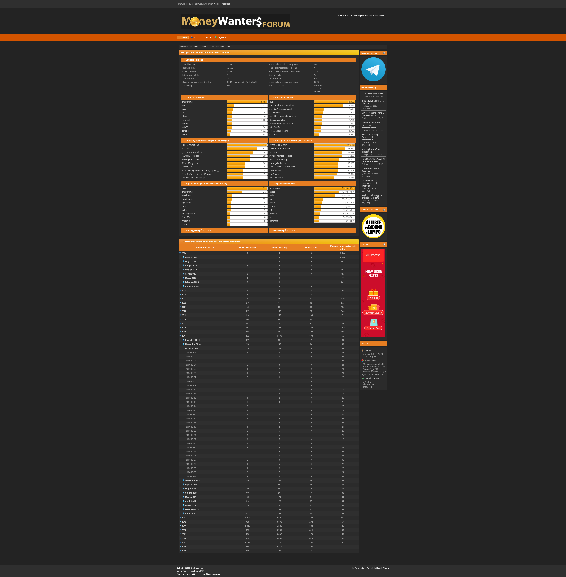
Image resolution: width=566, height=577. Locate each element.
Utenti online (372, 378)
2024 (184, 294)
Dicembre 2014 (192, 340)
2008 (184, 538)
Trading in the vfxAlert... (373, 149)
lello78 (185, 127)
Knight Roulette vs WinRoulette (283, 166)
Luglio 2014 (190, 488)
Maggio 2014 (191, 497)
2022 (184, 302)
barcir (184, 109)
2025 (184, 290)
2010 (184, 530)
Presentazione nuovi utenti (281, 123)
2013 (184, 517)
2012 (184, 521)
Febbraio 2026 (192, 282)
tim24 (378, 198)
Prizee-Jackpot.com (190, 145)
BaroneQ (186, 120)
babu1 (185, 210)
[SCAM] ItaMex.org (190, 156)
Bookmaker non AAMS (372, 159)
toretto (185, 131)
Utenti (368, 350)
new (184, 206)
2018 (184, 319)
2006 (184, 546)
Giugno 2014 (191, 493)
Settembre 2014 (193, 480)
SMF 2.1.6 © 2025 (183, 568)
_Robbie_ (273, 213)
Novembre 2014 (193, 344)
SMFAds (179, 571)
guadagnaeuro (188, 213)
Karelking (186, 195)
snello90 (186, 221)
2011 (184, 526)
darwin (185, 123)
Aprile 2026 (190, 274)
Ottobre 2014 (191, 348)
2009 (184, 534)
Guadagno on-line (277, 120)
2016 (184, 327)
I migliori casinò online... (373, 113)
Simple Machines (197, 568)
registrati (226, 4)
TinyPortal (355, 568)
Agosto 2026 (191, 257)
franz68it (186, 217)
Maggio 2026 (191, 269)
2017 (184, 323)
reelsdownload (369, 127)
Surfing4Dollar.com (190, 159)
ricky (366, 103)
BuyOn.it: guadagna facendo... (371, 135)
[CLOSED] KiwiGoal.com (192, 152)
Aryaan (379, 93)
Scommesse (274, 112)
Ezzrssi (185, 105)
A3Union (186, 148)
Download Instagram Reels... (371, 123)
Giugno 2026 (191, 265)
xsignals (368, 152)
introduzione (368, 93)
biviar (184, 116)
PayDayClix (187, 166)
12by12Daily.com (190, 163)
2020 (184, 311)
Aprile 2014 (190, 501)
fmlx (271, 217)
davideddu (187, 199)
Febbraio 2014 (192, 509)
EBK (184, 112)
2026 (184, 253)
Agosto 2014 (191, 484)
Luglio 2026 (190, 261)
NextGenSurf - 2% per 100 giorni (197, 174)
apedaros (186, 202)
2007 (184, 542)
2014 (184, 336)
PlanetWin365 (275, 170)
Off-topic (273, 134)
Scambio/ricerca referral (280, 109)
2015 (184, 331)
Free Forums (189, 571)
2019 (184, 315)
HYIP (271, 101)
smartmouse (368, 139)
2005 (184, 550)
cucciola (185, 224)
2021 (184, 307)
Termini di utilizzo (374, 568)
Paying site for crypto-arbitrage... (372, 196)
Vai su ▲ (386, 568)
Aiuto (363, 568)
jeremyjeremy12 (370, 161)
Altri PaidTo (274, 127)
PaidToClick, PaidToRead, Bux (282, 105)
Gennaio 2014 (192, 513)
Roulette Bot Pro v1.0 (279, 177)
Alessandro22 (370, 115)
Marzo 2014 (190, 505)
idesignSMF (199, 571)
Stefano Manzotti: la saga (193, 177)
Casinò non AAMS (370, 168)
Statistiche (366, 343)
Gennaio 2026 (192, 286)
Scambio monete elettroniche (282, 116)
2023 (184, 298)
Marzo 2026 (190, 278)
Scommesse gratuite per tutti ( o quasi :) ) (200, 170)
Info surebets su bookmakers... (369, 181)
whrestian (186, 134)
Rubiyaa (366, 171)
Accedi (217, 4)
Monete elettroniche (278, 131)
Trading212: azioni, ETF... (373, 100)
